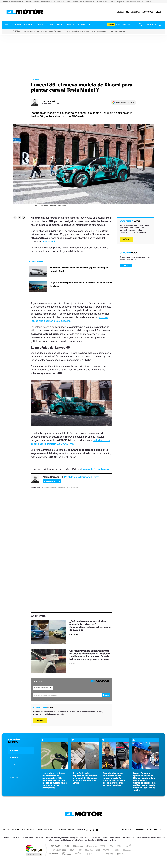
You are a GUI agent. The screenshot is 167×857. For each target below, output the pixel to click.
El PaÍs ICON (89, 853)
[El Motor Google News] (97, 830)
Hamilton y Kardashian (144, 2)
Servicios (111, 24)
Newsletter (85, 24)
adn (118, 846)
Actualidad (16, 24)
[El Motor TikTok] (93, 830)
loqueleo (109, 853)
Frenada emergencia (117, 2)
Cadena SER (102, 846)
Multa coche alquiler (87, 2)
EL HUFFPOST (14, 757)
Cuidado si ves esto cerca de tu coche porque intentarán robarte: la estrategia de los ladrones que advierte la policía (114, 779)
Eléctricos (28, 24)
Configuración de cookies (35, 830)
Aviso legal (6, 830)
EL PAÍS (12, 764)
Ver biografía (49, 481)
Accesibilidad (62, 830)
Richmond (54, 853)
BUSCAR (126, 265)
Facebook (87, 468)
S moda (98, 853)
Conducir (39, 24)
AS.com (110, 846)
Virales (59, 24)
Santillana (79, 846)
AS (11, 771)
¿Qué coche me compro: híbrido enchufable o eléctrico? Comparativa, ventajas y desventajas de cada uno (90, 625)
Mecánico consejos (32, 2)
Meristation (121, 853)
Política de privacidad (18, 830)
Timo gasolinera (58, 2)
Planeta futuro (116, 850)
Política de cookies (50, 830)
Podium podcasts (78, 853)
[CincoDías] (135, 12)
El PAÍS (55, 846)
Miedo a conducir (17, 2)
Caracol (127, 846)
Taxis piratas (130, 2)
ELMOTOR (14, 751)
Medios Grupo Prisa (34, 854)
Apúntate (40, 721)
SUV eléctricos (72, 488)
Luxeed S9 (62, 488)
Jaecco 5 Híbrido (72, 2)
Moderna (66, 853)
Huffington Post (58, 850)
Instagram (103, 468)
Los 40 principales (67, 846)
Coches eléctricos (50, 488)
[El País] (120, 12)
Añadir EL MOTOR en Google (125, 102)
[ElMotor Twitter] (87, 830)
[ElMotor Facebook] (84, 830)
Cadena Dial (98, 850)
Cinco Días (88, 850)
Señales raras (46, 2)
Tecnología (70, 24)
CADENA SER (14, 778)
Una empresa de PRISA (34, 848)
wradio (79, 850)
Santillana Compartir (92, 846)
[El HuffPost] (148, 12)
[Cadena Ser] (158, 12)
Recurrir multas (102, 2)
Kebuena (125, 850)
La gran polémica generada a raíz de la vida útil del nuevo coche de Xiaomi (81, 284)
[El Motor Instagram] (90, 830)
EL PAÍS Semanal (107, 850)
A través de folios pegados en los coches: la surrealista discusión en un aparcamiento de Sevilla (85, 778)
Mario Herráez (50, 101)
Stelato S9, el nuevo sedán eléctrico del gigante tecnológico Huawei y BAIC (79, 269)
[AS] (127, 12)
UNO (72, 850)
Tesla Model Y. (49, 241)
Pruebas (50, 24)
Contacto (71, 830)
